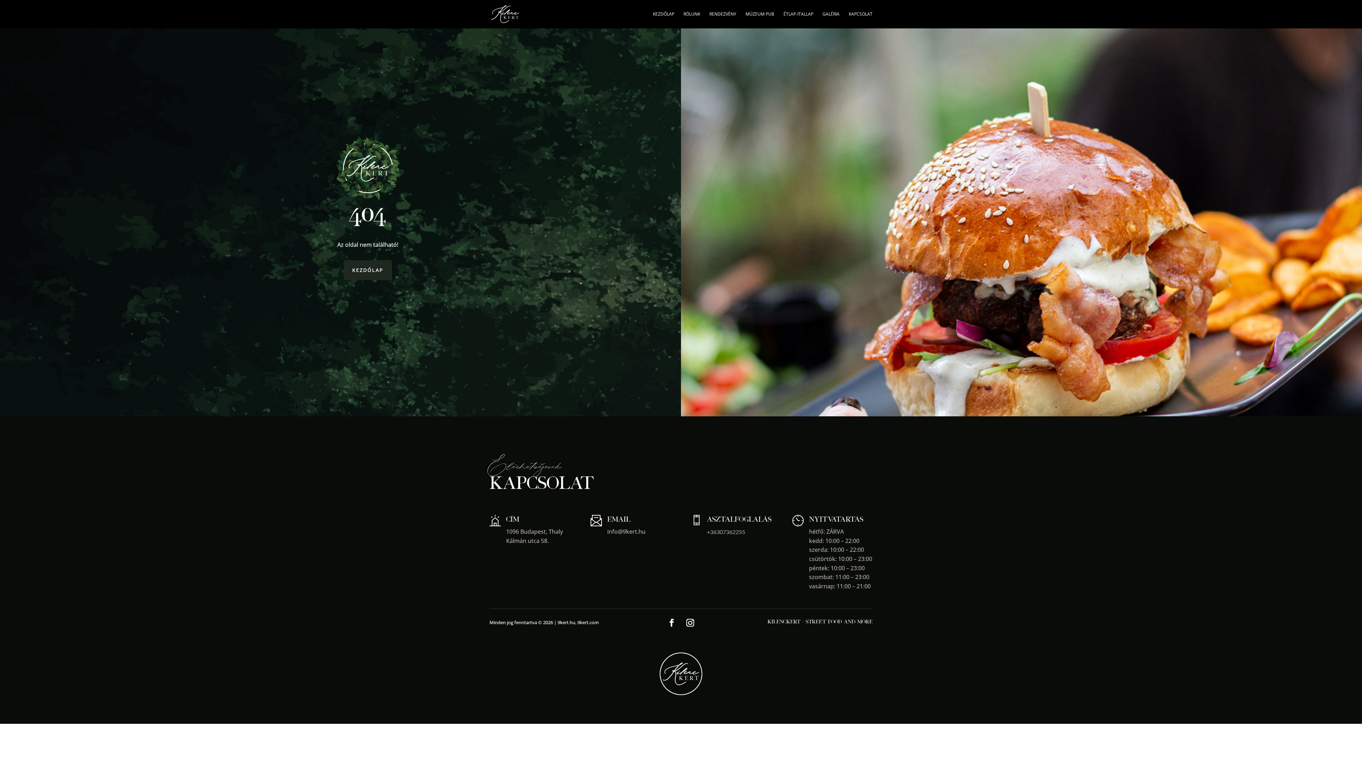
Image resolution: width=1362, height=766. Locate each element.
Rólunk (691, 14)
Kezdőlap (663, 14)
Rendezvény (722, 14)
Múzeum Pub (760, 14)
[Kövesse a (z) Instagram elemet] (690, 623)
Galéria (831, 14)
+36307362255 (726, 531)
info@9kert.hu (626, 531)
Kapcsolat (861, 14)
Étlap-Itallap (798, 14)
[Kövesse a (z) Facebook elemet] (672, 623)
